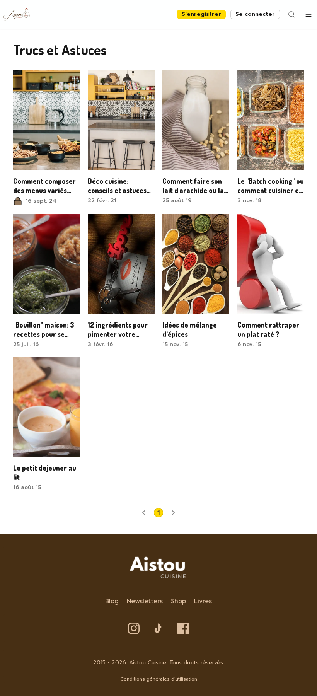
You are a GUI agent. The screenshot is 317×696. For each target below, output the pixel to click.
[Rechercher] (291, 14)
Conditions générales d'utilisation (158, 679)
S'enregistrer (201, 14)
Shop (178, 601)
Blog (112, 601)
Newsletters (145, 601)
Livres (203, 601)
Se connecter (255, 14)
